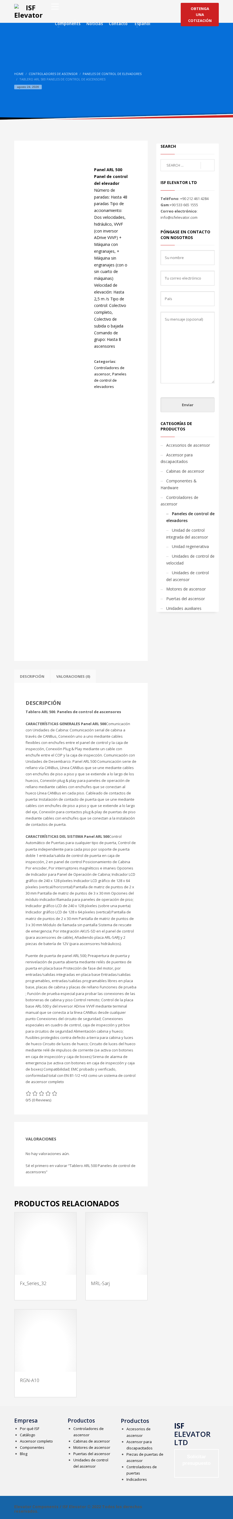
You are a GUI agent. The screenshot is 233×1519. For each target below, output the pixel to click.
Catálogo (27, 1434)
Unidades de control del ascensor (187, 576)
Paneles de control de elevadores (110, 380)
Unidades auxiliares (183, 608)
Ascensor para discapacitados (177, 458)
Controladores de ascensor (179, 501)
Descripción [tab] (32, 676)
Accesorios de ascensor (188, 445)
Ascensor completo (36, 1441)
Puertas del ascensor (185, 598)
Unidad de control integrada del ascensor (187, 533)
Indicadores (136, 1479)
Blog (23, 1453)
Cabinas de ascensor (185, 471)
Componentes (32, 1447)
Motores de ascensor (186, 589)
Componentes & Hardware (179, 484)
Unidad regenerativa (190, 546)
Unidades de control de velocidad (190, 559)
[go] (208, 165)
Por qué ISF (29, 1428)
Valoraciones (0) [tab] (73, 676)
